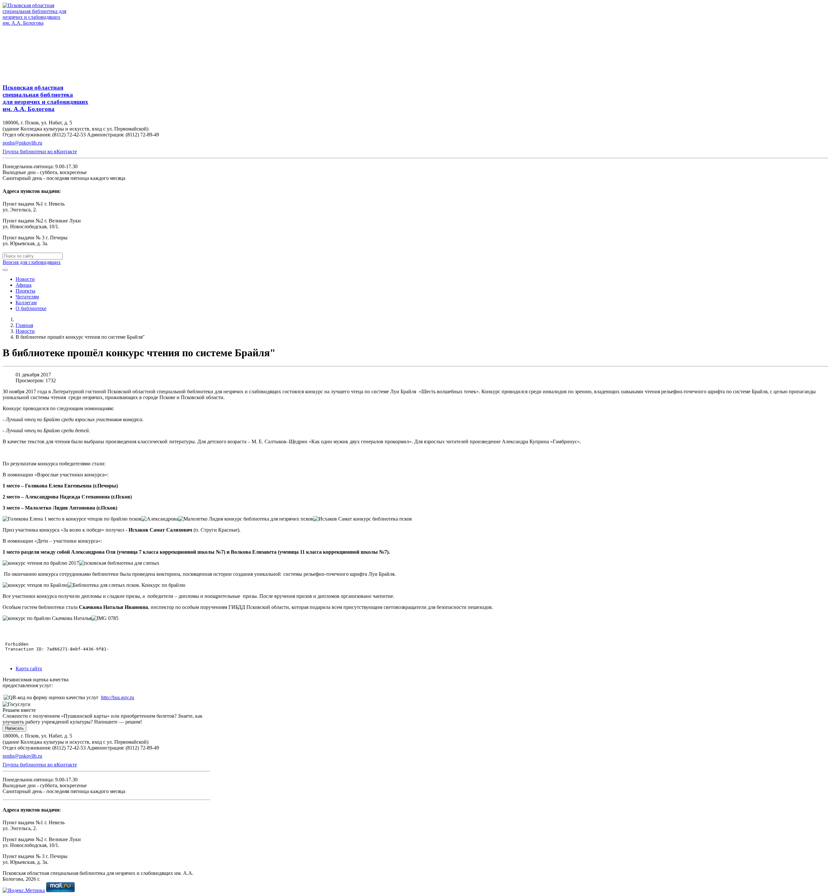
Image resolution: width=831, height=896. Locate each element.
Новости (25, 279)
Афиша (23, 285)
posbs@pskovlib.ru (22, 142)
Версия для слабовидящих (32, 262)
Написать (14, 728)
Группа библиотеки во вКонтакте (40, 151)
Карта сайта (29, 668)
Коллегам (26, 302)
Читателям (27, 296)
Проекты (25, 291)
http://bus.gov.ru (117, 697)
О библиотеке (31, 308)
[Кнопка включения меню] (5, 270)
